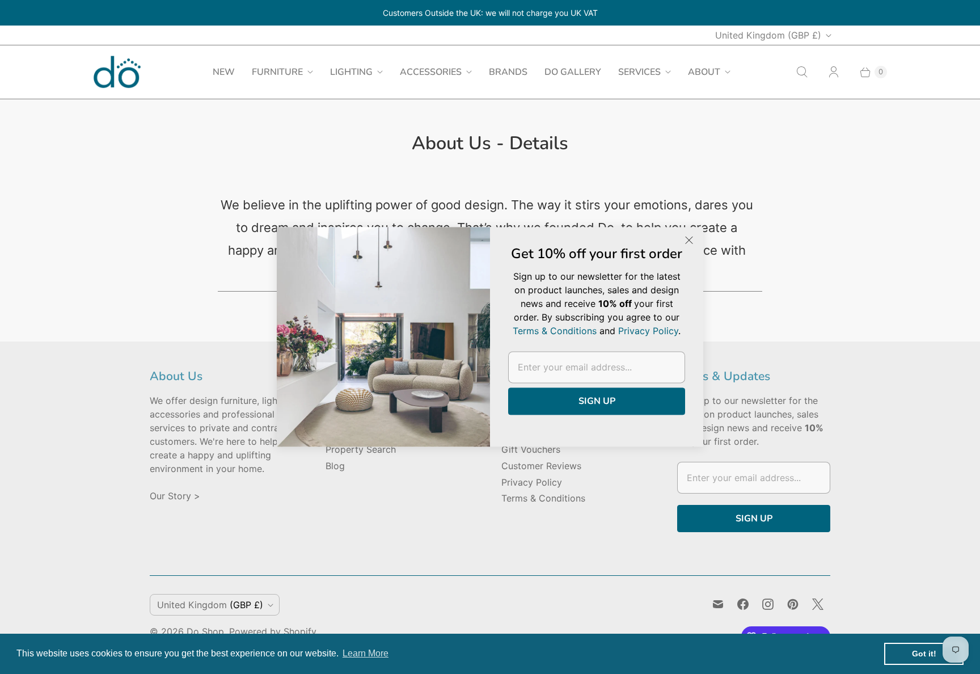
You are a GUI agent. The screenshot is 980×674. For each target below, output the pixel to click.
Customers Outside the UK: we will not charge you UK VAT (490, 13)
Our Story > (175, 496)
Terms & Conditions (543, 498)
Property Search (361, 449)
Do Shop (205, 631)
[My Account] (834, 72)
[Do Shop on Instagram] (767, 604)
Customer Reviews (541, 465)
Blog (335, 465)
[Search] (802, 72)
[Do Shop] (117, 71)
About (704, 72)
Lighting (351, 72)
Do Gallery (572, 72)
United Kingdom (768, 35)
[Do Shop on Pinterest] (792, 604)
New (224, 72)
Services (639, 72)
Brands (508, 72)
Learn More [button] (365, 653)
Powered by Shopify (272, 631)
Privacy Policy (531, 482)
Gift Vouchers (530, 449)
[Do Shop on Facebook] (742, 604)
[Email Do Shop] (718, 604)
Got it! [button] (924, 653)
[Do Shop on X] (817, 604)
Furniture (277, 72)
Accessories (431, 72)
